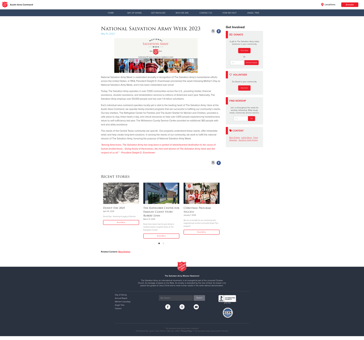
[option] (121, 204)
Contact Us (205, 13)
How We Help (229, 13)
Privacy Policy (186, 331)
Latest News (246, 137)
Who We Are (182, 13)
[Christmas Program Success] (202, 193)
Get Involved (158, 13)
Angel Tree (253, 13)
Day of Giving (134, 13)
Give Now (244, 50)
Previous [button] (101, 211)
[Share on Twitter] (213, 31)
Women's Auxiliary (123, 301)
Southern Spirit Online (248, 140)
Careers (118, 308)
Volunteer (244, 88)
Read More (121, 222)
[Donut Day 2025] (121, 193)
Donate (350, 4)
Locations (329, 4)
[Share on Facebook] (219, 31)
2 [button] (163, 243)
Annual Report (121, 298)
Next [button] (220, 211)
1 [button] (159, 243)
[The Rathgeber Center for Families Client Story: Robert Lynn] (161, 193)
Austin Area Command (21, 4)
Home (111, 13)
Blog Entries (124, 251)
